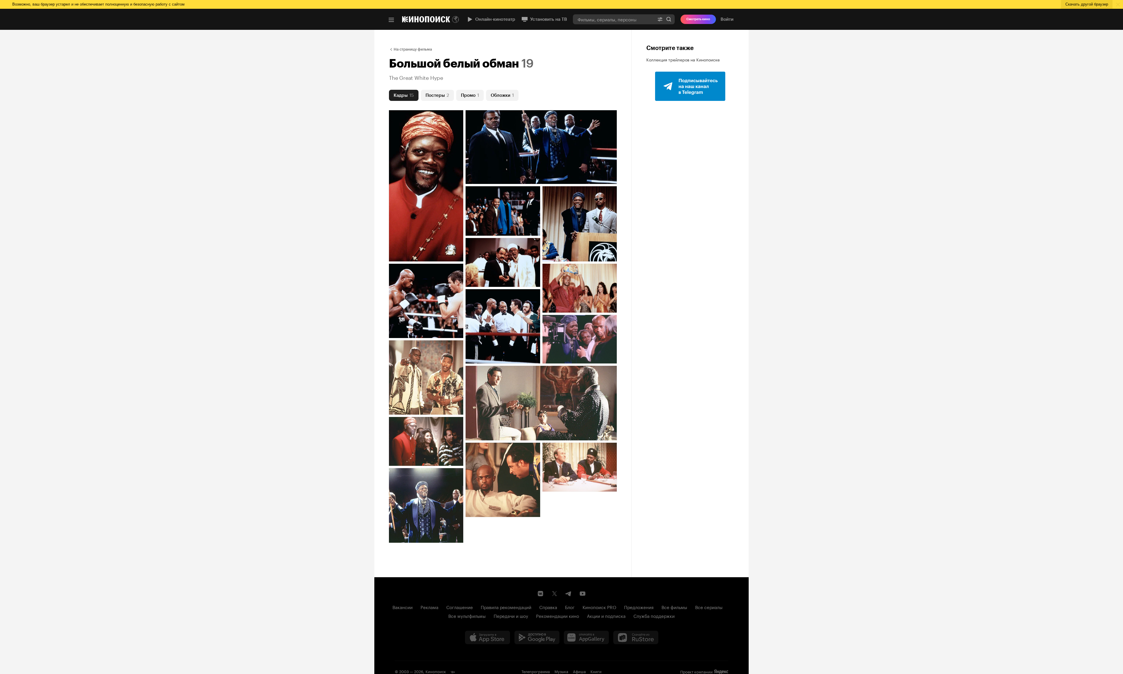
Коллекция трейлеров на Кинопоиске (683, 59)
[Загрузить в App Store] (487, 637)
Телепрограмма (535, 671)
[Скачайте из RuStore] (635, 637)
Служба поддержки (654, 615)
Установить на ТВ (548, 19)
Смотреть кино (698, 19)
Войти (727, 19)
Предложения (639, 606)
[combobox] (613, 19)
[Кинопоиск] (426, 19)
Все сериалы (709, 606)
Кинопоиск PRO (599, 606)
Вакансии (402, 606)
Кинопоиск (436, 671)
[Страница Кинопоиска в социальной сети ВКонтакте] (540, 593)
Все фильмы (674, 606)
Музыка (561, 671)
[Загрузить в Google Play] (536, 637)
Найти (668, 19)
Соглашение (459, 606)
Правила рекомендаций (506, 606)
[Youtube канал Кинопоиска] (582, 593)
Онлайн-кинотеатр (495, 19)
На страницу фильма (413, 49)
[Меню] (391, 19)
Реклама (429, 606)
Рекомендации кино (557, 615)
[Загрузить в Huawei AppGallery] (586, 637)
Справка (548, 606)
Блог (570, 606)
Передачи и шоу (511, 615)
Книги (596, 671)
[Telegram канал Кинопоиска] (568, 593)
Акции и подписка (606, 615)
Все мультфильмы (467, 615)
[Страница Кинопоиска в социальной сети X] (554, 593)
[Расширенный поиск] (660, 19)
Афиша (579, 671)
